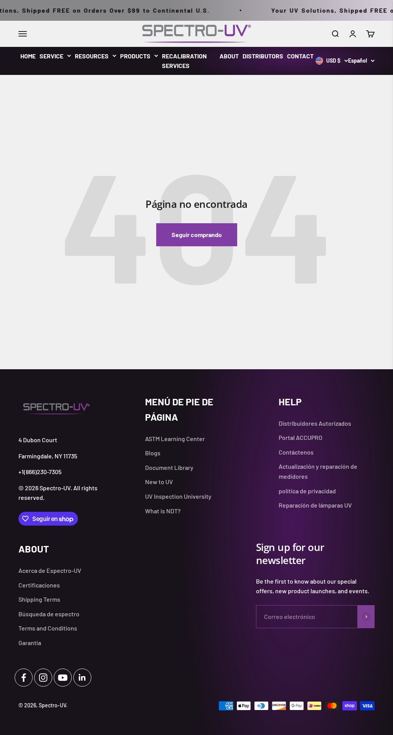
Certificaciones (39, 585)
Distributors (263, 56)
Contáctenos (296, 452)
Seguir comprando (197, 234)
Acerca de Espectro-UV (49, 570)
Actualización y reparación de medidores (318, 471)
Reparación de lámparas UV (315, 505)
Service (51, 56)
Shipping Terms (39, 599)
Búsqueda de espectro (48, 613)
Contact (300, 56)
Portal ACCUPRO (300, 437)
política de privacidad (307, 490)
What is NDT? (163, 510)
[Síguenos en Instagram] (43, 677)
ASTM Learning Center (175, 438)
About (229, 56)
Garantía (29, 642)
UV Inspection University (178, 496)
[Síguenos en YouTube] (63, 677)
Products (135, 56)
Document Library (169, 467)
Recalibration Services (184, 61)
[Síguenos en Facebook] (23, 677)
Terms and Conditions (47, 628)
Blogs (152, 452)
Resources (92, 56)
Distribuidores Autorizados (315, 423)
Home (28, 56)
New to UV (159, 481)
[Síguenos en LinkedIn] (82, 677)
